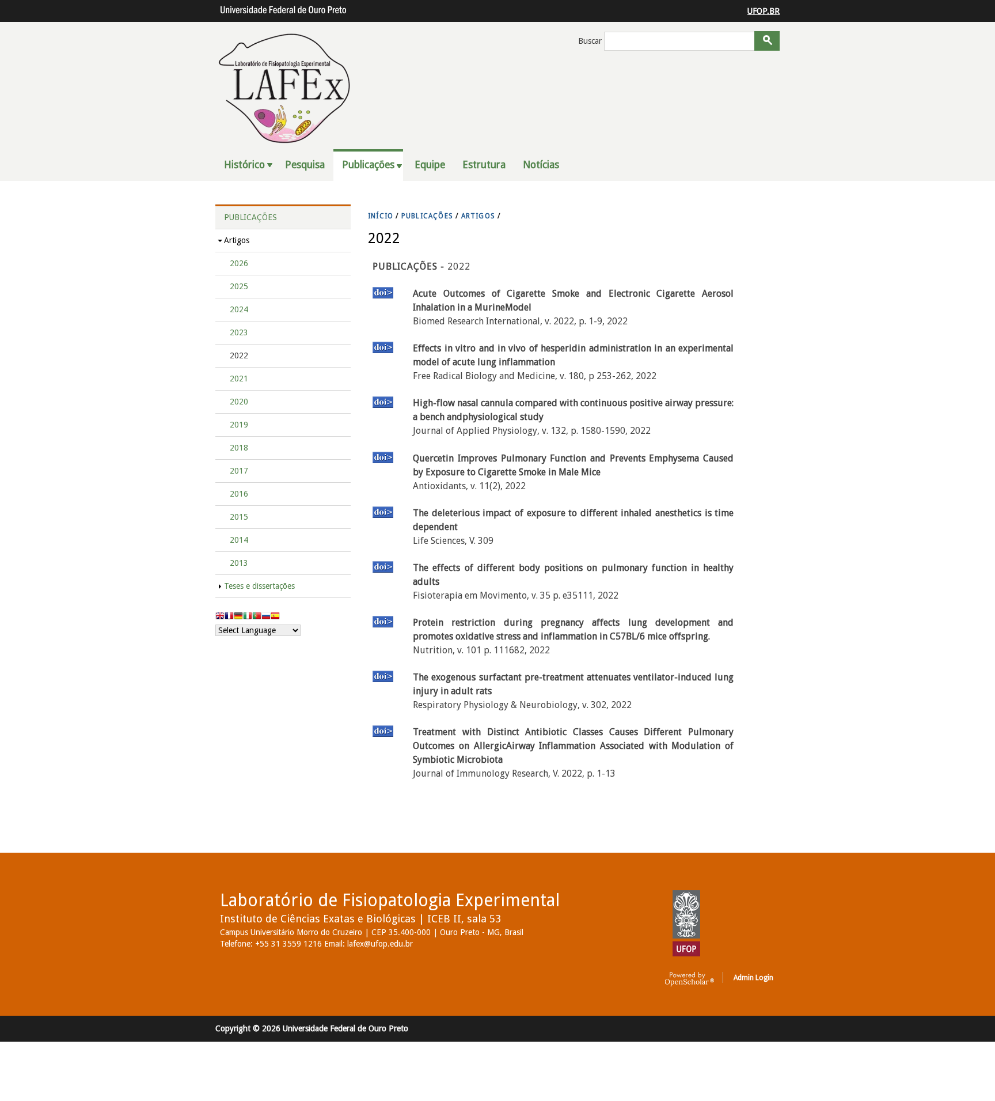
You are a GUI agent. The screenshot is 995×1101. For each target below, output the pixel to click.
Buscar (591, 41)
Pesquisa (305, 165)
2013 (239, 562)
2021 (239, 378)
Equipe (430, 165)
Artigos (236, 240)
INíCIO (380, 216)
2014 (239, 539)
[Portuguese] (256, 617)
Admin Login (753, 978)
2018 (239, 447)
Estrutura (484, 165)
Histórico (244, 165)
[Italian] (247, 617)
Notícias (541, 165)
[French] (229, 617)
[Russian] (266, 617)
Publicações (368, 165)
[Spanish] (275, 617)
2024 (239, 309)
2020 (239, 401)
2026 (239, 263)
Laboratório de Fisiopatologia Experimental (390, 900)
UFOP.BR (763, 11)
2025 (239, 286)
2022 (239, 355)
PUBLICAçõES (427, 216)
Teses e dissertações (259, 586)
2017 (239, 470)
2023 (239, 332)
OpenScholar (689, 979)
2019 (239, 424)
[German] (238, 617)
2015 (239, 516)
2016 (239, 493)
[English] (220, 617)
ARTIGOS (478, 216)
